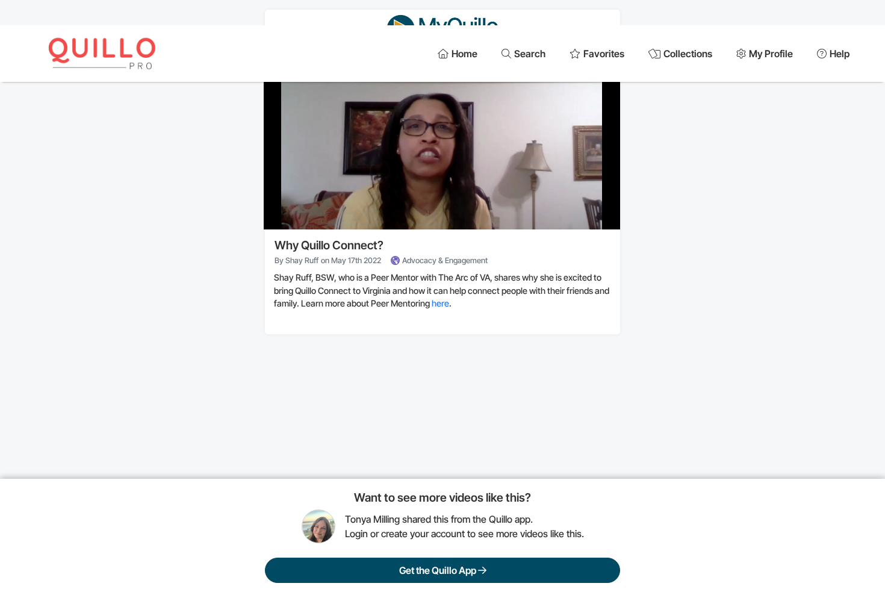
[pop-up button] (581, 210)
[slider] (442, 191)
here (440, 303)
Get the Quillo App (438, 570)
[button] (444, 141)
